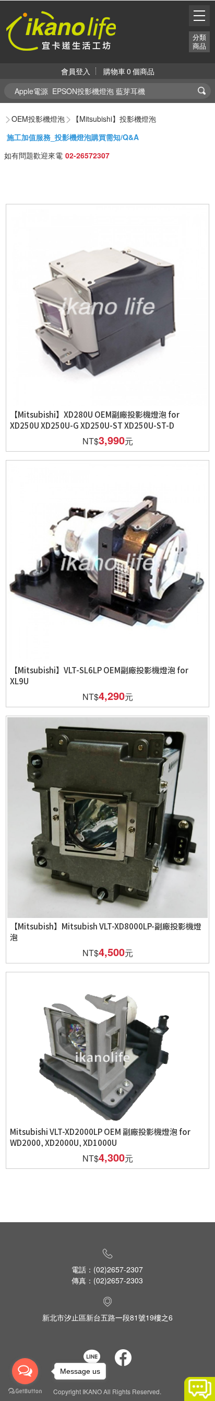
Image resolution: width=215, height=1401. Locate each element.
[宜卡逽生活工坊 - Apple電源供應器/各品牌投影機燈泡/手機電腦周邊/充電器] (61, 30)
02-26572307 (87, 155)
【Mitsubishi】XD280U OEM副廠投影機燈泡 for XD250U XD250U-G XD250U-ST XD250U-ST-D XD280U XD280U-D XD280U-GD (95, 425)
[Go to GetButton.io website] (25, 1391)
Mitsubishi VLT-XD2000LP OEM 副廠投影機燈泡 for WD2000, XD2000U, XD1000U (100, 1137)
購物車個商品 (128, 71)
